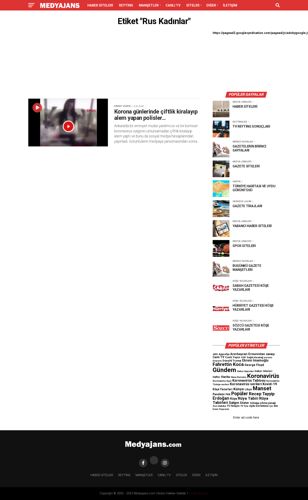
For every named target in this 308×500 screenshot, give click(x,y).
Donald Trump (232, 360)
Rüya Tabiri (248, 398)
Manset (262, 388)
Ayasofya (224, 354)
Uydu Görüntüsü (258, 405)
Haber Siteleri (263, 371)
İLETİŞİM (230, 5)
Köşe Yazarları (223, 389)
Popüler (239, 394)
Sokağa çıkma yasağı (263, 403)
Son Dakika (219, 405)
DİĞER (211, 5)
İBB (276, 405)
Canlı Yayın (232, 357)
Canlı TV (218, 357)
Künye (238, 389)
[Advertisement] (114, 63)
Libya (248, 389)
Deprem (217, 360)
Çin (271, 406)
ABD (215, 354)
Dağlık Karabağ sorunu (259, 357)
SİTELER (192, 5)
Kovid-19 (270, 384)
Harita (225, 377)
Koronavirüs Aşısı (222, 381)
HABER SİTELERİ (100, 5)
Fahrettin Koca (228, 364)
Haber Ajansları (245, 371)
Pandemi (219, 394)
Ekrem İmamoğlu (255, 360)
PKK (227, 394)
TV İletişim (233, 405)
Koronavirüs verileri (246, 384)
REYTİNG (126, 5)
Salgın (234, 403)
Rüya (233, 398)
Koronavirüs (263, 375)
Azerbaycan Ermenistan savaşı (252, 354)
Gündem (224, 369)
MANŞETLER (149, 5)
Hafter (216, 377)
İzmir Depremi (221, 409)
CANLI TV (173, 5)
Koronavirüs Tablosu (248, 380)
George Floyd (254, 365)
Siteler (244, 402)
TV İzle (244, 405)
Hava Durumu (238, 377)
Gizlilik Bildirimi (198, 493)
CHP (243, 357)
